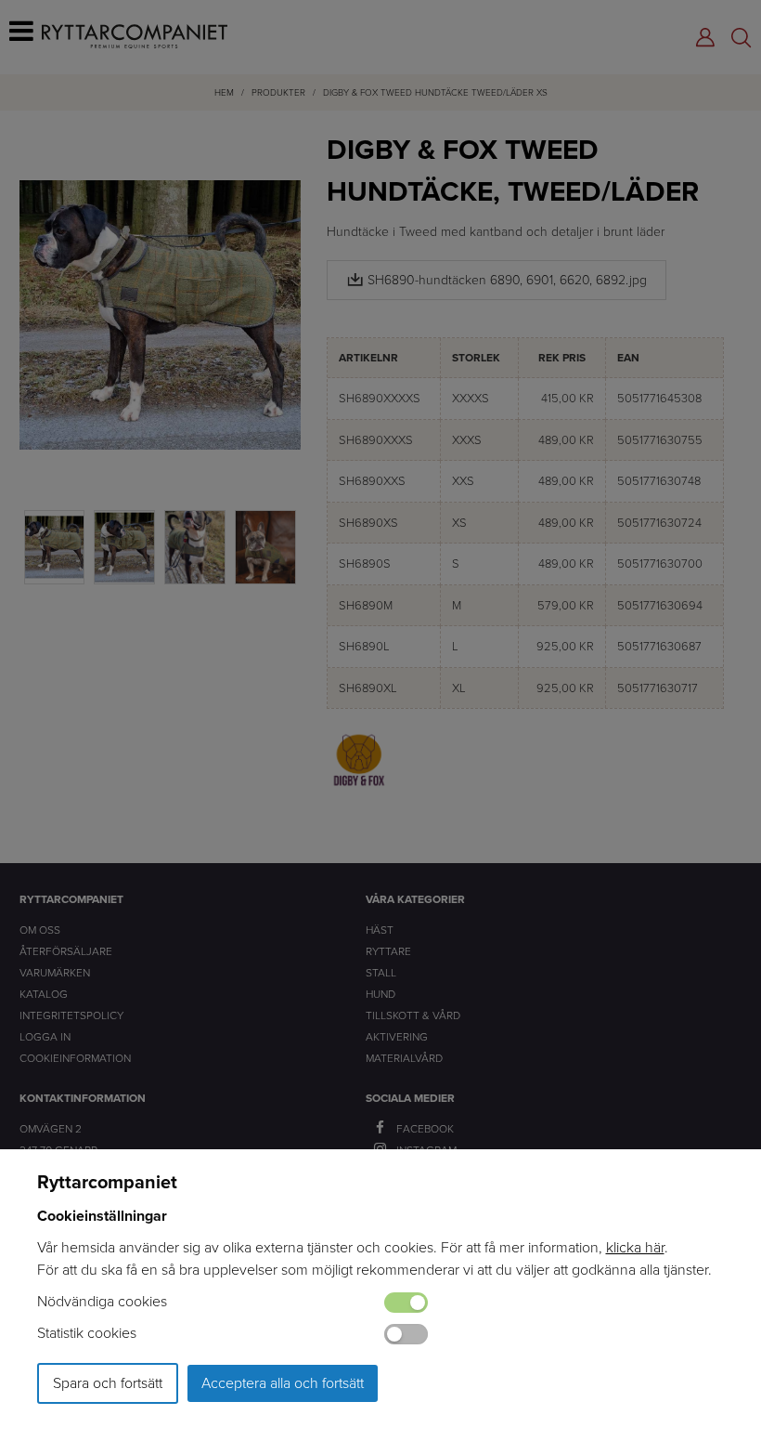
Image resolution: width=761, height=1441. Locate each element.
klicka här (635, 1247)
